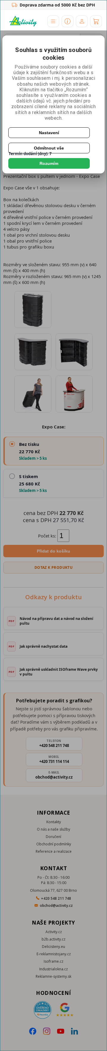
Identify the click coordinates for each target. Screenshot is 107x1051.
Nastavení (49, 132)
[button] (53, 21)
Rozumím (49, 163)
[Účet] (82, 21)
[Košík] (96, 21)
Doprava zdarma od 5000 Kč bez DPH (57, 5)
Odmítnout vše (49, 148)
